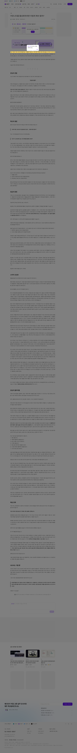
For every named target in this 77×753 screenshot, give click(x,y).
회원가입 (29, 46)
